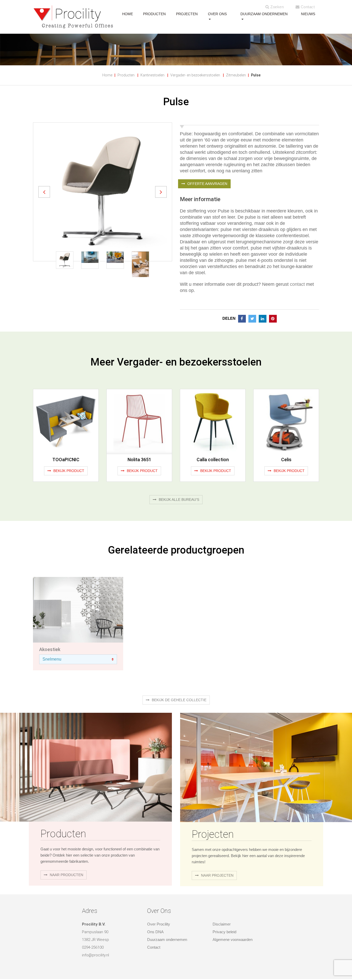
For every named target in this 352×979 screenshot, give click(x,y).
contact (297, 284)
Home (107, 75)
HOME (127, 14)
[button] (44, 192)
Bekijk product (68, 471)
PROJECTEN (187, 14)
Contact (307, 7)
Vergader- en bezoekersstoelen (195, 75)
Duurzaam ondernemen (264, 14)
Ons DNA (155, 932)
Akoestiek (49, 649)
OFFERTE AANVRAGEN (206, 184)
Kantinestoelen (152, 75)
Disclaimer (222, 924)
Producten (126, 75)
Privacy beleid (224, 932)
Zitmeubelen (236, 75)
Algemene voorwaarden (233, 939)
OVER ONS (217, 14)
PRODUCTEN (154, 14)
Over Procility (158, 924)
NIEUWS (308, 14)
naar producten (66, 875)
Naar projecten (216, 875)
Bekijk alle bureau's (178, 499)
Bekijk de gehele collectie (178, 700)
